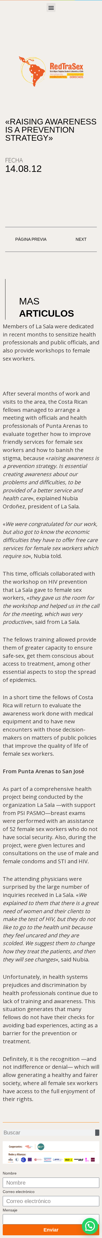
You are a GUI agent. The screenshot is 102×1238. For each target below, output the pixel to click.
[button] (51, 7)
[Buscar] (97, 1133)
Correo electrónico (19, 1191)
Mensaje (10, 1210)
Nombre (10, 1173)
